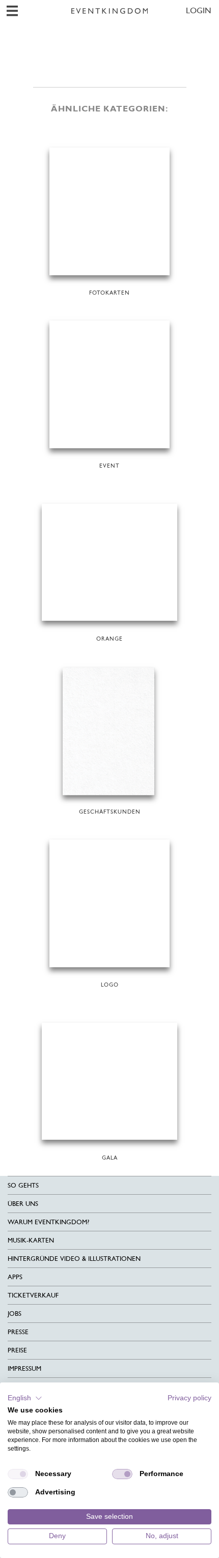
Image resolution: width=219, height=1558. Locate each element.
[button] (25, 1398)
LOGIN (198, 10)
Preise (17, 1350)
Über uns (23, 1203)
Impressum (24, 1368)
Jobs (14, 1313)
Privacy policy (189, 1398)
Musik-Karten (31, 1240)
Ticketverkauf (33, 1295)
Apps (15, 1277)
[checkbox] (18, 1474)
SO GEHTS (23, 1185)
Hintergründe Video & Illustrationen (74, 1258)
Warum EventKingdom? (48, 1222)
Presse (18, 1332)
